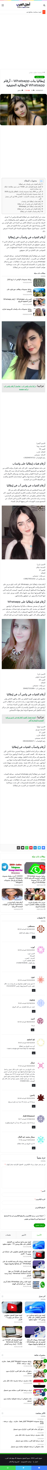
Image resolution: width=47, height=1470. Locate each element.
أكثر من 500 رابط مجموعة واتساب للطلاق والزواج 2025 (23, 191)
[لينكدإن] (35, 847)
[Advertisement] (23, 40)
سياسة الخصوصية (26, 1462)
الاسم (43, 1191)
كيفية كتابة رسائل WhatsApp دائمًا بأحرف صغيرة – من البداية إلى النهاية (17, 1283)
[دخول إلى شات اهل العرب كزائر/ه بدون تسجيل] (39, 1374)
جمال (32, 1063)
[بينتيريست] (31, 847)
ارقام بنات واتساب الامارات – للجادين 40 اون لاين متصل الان (23, 198)
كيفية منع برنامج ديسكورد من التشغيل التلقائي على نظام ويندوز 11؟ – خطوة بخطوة (17, 1243)
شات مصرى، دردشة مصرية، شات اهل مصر (17, 1381)
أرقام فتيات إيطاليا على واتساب (31, 201)
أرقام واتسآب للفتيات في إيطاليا (30, 211)
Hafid (32, 1000)
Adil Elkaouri (29, 1116)
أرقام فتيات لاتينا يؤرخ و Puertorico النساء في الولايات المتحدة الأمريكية (13, 904)
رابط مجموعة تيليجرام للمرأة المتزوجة (28, 194)
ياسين (32, 1095)
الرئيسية (40, 72)
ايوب (33, 947)
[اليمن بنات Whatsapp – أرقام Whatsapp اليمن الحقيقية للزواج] (39, 302)
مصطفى (31, 926)
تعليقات (8, 1235)
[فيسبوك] (43, 847)
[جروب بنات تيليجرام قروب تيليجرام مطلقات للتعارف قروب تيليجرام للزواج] (34, 894)
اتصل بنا (35, 1462)
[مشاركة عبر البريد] (22, 847)
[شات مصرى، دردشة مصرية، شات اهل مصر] (39, 1384)
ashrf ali (31, 1039)
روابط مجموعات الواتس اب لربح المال (19, 279)
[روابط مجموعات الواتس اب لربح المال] (39, 282)
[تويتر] (39, 847)
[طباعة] (18, 847)
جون (33, 977)
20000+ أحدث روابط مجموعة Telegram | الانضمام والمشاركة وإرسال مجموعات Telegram (12, 879)
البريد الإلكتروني (40, 1199)
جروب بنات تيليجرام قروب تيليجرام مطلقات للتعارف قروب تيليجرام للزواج (35, 904)
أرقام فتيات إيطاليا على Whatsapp (30, 206)
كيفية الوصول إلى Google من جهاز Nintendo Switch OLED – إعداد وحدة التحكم (18, 1273)
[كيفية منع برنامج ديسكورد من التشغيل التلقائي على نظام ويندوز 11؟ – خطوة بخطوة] (39, 1245)
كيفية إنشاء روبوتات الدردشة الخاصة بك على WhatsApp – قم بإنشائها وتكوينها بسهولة (17, 1262)
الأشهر (24, 1235)
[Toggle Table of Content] (40, 181)
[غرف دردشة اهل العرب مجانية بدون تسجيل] (39, 1392)
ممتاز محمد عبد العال (26, 1137)
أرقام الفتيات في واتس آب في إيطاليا (29, 204)
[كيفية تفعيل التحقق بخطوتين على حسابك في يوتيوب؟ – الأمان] (39, 1255)
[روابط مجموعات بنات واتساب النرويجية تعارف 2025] (39, 312)
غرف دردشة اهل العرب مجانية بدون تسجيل (18, 1390)
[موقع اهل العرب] (23, 5)
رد (33, 937)
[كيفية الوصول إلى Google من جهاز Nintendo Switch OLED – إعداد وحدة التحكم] (39, 1274)
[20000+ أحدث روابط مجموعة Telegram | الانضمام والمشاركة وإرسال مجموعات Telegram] (12, 868)
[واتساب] (26, 847)
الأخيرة (39, 1235)
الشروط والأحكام (14, 1462)
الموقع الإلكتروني (40, 1207)
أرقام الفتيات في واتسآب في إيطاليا (30, 184)
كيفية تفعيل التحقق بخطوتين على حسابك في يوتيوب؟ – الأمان (13, 1317)
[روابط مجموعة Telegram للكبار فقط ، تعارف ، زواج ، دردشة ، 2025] (39, 1364)
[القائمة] (3, 6)
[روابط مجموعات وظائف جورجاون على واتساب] (39, 292)
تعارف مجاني (33, 72)
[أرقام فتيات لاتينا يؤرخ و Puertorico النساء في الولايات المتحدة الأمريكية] (12, 894)
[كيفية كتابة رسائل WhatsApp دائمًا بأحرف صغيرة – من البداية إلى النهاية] (39, 1285)
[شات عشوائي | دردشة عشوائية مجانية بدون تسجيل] (39, 1402)
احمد (33, 1019)
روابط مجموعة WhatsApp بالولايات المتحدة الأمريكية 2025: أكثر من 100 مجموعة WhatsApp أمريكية (34, 879)
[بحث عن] (44, 6)
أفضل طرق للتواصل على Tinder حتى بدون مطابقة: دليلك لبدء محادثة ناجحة (22, 188)
